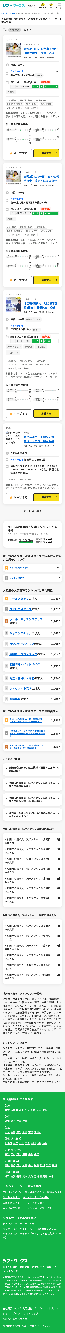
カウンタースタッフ (21, 644)
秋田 (33, 1143)
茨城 (33, 1110)
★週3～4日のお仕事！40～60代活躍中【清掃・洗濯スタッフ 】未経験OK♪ (41, 51)
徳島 (36, 1165)
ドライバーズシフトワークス (18, 1224)
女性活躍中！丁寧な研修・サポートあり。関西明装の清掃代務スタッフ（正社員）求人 (41, 439)
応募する (46, 153)
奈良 (30, 1132)
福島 (44, 1143)
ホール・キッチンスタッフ (26, 619)
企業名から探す (11, 1202)
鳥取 (7, 1165)
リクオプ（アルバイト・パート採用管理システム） (31, 1229)
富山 (13, 1154)
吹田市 (20, 71)
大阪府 (13, 71)
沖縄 (50, 1176)
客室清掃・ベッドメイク (24, 664)
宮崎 (36, 1176)
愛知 (7, 1121)
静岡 (13, 1121)
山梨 (30, 1154)
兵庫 (13, 1132)
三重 (18, 1121)
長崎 (18, 1176)
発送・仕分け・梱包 (21, 678)
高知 (54, 1165)
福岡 (7, 1176)
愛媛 (48, 1165)
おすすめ (15, 30)
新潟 (7, 1154)
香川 (42, 1165)
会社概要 (7, 1308)
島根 (13, 1165)
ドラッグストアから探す (38, 1207)
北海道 (8, 1143)
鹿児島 (43, 1176)
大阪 (7, 1132)
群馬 (44, 1110)
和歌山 (37, 1132)
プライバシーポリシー (46, 1308)
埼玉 (21, 1110)
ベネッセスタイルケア (19, 567)
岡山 (18, 1165)
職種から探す (54, 1192)
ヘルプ (17, 1308)
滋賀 (24, 1132)
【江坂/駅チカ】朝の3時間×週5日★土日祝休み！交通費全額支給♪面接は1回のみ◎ (41, 305)
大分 (30, 1176)
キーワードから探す (33, 1202)
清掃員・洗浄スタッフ (23, 654)
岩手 (21, 1143)
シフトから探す (11, 1197)
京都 (18, 1132)
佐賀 (13, 1176)
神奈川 (14, 1110)
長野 (36, 1154)
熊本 (24, 1176)
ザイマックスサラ (17, 578)
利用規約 (27, 1308)
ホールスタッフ (19, 599)
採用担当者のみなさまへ (16, 1319)
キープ (50, 7)
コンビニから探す (12, 1207)
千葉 (27, 1110)
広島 (24, 1165)
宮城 (27, 1143)
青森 (15, 1143)
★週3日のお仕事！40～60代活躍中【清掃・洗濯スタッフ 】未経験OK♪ (41, 178)
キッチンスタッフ (20, 633)
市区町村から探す (12, 1192)
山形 (39, 1143)
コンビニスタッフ (20, 609)
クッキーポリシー (12, 1313)
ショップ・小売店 (20, 688)
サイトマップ (31, 1313)
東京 (7, 1110)
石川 (18, 1154)
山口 (30, 1165)
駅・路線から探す (34, 1192)
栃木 (39, 1110)
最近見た (42, 7)
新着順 (27, 30)
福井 (24, 1154)
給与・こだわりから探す (36, 1197)
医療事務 (14, 699)
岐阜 (24, 1121)
